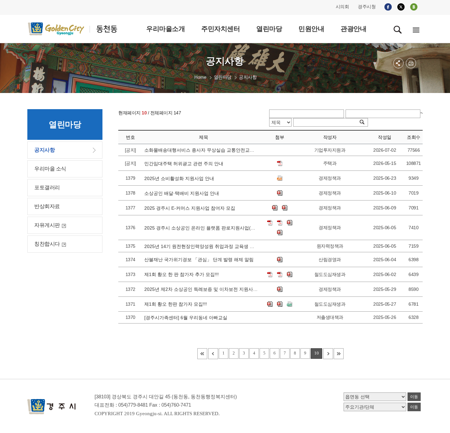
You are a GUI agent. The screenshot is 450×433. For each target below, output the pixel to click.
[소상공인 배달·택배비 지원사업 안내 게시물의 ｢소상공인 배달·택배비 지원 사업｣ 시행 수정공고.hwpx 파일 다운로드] (280, 193)
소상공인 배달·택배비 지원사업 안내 (183, 193)
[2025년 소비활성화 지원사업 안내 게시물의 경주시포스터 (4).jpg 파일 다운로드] (280, 178)
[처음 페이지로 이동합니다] (202, 353)
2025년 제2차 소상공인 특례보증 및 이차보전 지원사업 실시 (201, 289)
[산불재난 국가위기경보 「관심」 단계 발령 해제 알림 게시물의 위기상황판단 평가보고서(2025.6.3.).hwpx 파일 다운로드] (280, 259)
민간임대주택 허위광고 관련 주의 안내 (185, 163)
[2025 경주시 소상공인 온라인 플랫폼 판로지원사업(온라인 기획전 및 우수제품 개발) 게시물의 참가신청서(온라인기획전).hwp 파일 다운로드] (290, 223)
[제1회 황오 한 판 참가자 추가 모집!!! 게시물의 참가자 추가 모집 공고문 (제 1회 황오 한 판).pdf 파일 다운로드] (280, 274)
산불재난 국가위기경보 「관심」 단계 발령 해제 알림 (200, 259)
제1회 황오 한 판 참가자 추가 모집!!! (182, 274)
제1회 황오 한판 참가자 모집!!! (177, 304)
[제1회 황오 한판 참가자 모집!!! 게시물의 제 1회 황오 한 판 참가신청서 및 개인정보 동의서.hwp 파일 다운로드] (280, 304)
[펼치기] (398, 63)
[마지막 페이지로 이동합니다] (339, 353)
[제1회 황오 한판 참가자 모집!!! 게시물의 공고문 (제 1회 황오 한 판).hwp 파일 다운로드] (270, 304)
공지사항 (248, 77)
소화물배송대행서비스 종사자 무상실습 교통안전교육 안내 (201, 150)
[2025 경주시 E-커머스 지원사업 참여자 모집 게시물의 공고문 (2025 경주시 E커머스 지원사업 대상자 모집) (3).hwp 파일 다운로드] (275, 208)
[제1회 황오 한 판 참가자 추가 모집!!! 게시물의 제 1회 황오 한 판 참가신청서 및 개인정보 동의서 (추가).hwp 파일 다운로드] (290, 274)
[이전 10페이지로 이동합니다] (213, 353)
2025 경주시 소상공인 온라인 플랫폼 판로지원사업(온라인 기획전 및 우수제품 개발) (201, 228)
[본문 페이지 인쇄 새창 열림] (411, 63)
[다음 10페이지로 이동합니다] (328, 353)
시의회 (342, 6)
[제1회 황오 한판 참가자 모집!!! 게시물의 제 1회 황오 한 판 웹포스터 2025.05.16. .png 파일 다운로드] (290, 304)
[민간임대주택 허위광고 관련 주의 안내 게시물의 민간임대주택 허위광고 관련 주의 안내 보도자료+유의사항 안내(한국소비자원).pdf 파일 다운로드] (280, 163)
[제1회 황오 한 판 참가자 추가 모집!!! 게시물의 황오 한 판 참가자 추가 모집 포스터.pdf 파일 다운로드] (270, 274)
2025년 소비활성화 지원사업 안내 (180, 178)
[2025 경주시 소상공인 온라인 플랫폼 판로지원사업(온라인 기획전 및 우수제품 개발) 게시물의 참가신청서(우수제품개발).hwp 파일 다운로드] (280, 232)
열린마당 (223, 77)
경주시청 (367, 6)
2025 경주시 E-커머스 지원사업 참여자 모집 (191, 208)
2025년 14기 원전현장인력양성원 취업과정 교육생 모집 (201, 246)
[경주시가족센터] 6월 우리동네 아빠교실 (187, 317)
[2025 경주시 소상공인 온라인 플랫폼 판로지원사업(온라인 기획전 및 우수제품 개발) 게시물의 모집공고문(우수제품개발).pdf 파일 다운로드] (280, 223)
